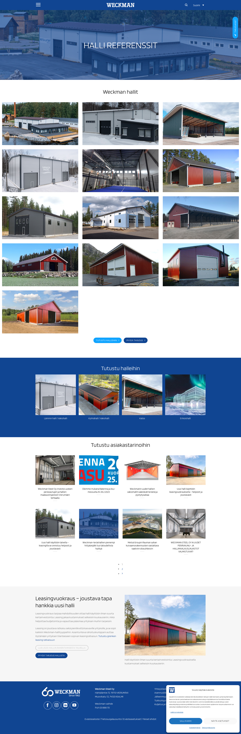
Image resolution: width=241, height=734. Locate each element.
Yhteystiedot (161, 688)
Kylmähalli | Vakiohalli (98, 418)
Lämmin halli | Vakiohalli (55, 418)
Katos (142, 418)
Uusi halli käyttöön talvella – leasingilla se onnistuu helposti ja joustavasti (55, 545)
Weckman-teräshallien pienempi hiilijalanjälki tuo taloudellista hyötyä (99, 545)
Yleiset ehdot (149, 718)
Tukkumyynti (161, 700)
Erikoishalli (185, 418)
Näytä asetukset (220, 721)
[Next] (122, 573)
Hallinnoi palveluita (176, 712)
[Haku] (186, 5)
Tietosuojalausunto (208, 727)
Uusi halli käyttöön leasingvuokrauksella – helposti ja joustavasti (185, 491)
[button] (199, 5)
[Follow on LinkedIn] (65, 705)
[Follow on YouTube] (74, 705)
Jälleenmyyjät (161, 696)
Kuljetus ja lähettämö (165, 704)
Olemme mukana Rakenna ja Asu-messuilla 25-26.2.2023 (98, 490)
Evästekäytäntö (194, 727)
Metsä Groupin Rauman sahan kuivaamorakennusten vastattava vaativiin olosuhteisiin (142, 545)
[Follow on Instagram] (56, 705)
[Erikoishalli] (185, 394)
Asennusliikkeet (162, 692)
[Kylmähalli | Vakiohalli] (99, 394)
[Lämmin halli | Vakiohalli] (55, 394)
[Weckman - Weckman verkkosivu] (120, 5)
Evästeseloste (92, 718)
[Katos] (142, 394)
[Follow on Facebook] (48, 705)
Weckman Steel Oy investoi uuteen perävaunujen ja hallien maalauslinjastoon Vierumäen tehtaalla (55, 493)
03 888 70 (105, 707)
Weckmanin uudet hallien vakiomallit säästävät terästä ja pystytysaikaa (142, 491)
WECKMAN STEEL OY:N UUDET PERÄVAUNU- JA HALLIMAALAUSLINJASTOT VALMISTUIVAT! (186, 547)
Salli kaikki (185, 721)
